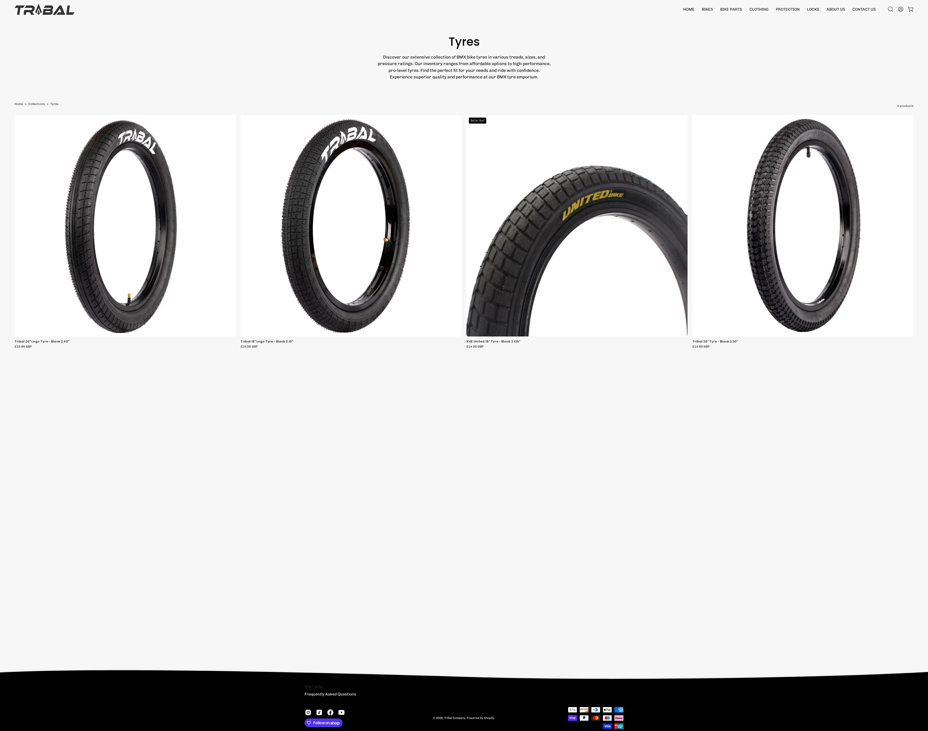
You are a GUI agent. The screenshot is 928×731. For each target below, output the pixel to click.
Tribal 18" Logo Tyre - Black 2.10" (266, 341)
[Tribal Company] (44, 9)
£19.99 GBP (23, 346)
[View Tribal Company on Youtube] (341, 712)
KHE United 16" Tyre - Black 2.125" (493, 341)
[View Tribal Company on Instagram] (308, 712)
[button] (707, 9)
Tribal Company (454, 718)
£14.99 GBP (475, 346)
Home (18, 104)
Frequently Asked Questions (330, 694)
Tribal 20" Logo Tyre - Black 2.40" (41, 341)
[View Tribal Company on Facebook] (330, 712)
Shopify (489, 718)
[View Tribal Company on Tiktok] (319, 712)
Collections (36, 104)
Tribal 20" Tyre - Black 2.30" (715, 341)
